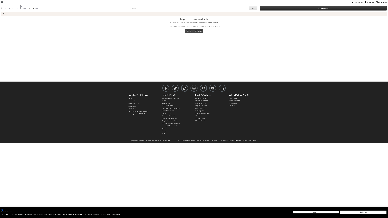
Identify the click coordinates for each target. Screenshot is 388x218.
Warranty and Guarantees (169, 118)
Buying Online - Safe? (201, 98)
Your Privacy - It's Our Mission (171, 108)
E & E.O (164, 133)
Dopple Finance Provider (169, 121)
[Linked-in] (222, 88)
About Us (131, 98)
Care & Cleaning (200, 108)
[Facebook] (166, 88)
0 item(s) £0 (324, 8)
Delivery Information (168, 106)
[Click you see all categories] (2, 2)
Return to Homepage (194, 31)
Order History (233, 103)
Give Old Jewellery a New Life (170, 98)
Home (5, 14)
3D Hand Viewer (200, 118)
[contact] (352, 2)
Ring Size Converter (201, 106)
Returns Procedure (234, 101)
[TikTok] (184, 88)
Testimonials (132, 109)
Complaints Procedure (168, 116)
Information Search (201, 103)
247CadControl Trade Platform (171, 123)
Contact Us (132, 101)
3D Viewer (198, 116)
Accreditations (133, 106)
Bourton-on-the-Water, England (138, 111)
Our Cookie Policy (167, 113)
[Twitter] (175, 88)
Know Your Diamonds (201, 101)
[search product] (253, 8)
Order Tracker (233, 98)
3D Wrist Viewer (200, 121)
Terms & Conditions (168, 111)
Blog (163, 128)
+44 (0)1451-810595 (134, 103)
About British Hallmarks (202, 113)
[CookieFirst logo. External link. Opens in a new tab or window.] (2, 210)
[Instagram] (194, 88)
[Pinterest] (203, 88)
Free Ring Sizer (199, 111)
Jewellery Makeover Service (170, 126)
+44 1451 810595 (358, 2)
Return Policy (166, 103)
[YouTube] (213, 88)
